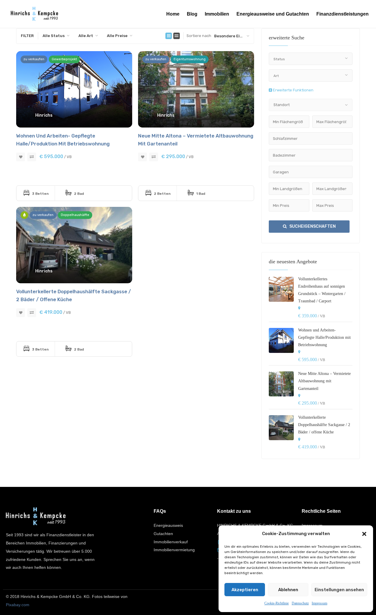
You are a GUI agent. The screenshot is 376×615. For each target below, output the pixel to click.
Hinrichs (44, 115)
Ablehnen (288, 589)
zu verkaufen (34, 59)
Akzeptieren (244, 589)
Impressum (319, 603)
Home (172, 13)
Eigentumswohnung (190, 59)
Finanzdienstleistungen (342, 13)
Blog (192, 13)
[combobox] (56, 36)
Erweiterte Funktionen (292, 90)
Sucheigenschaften (312, 226)
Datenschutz (300, 603)
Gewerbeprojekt (64, 59)
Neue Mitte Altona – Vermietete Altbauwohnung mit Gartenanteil (324, 381)
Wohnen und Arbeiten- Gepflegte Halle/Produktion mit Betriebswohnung (324, 337)
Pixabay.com (17, 604)
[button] (364, 534)
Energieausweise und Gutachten (272, 13)
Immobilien (217, 13)
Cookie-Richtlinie (276, 603)
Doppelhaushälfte (75, 215)
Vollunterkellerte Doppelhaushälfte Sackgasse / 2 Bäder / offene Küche (324, 424)
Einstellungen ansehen (339, 589)
